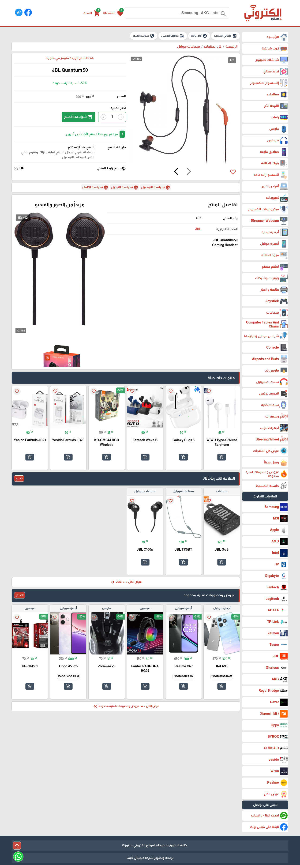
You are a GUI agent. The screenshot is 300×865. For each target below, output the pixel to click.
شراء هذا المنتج (78, 117)
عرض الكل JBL (126, 582)
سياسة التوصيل (155, 187)
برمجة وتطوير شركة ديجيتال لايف (150, 858)
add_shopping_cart (221, 457)
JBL (198, 229)
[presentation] (189, 172)
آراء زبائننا (199, 36)
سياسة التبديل (124, 187)
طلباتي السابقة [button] (225, 36)
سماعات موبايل (188, 46)
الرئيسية (231, 46)
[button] (113, 13)
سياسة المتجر (143, 36)
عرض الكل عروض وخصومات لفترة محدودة (125, 706)
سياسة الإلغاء (95, 187)
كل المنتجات (212, 46)
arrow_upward (17, 845)
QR (19, 168)
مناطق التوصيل (172, 36)
